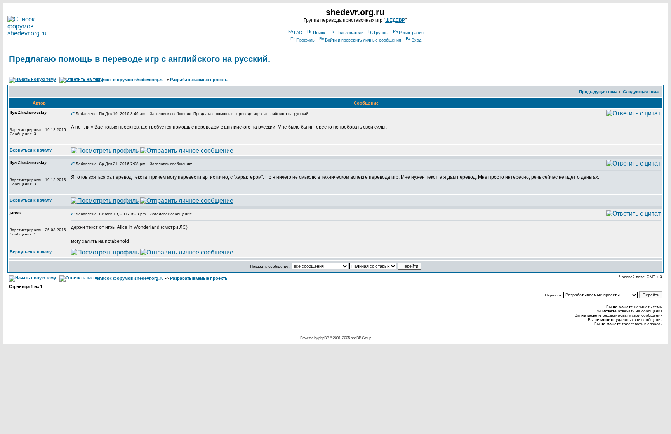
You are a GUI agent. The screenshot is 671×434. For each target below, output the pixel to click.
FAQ (298, 32)
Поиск (319, 32)
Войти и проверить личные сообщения (363, 40)
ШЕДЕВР (395, 20)
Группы (381, 32)
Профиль (305, 40)
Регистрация (411, 32)
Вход (416, 40)
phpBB (323, 338)
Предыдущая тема (598, 91)
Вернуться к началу (31, 150)
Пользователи (349, 32)
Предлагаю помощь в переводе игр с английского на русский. (139, 59)
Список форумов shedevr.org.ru (130, 79)
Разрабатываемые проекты (199, 79)
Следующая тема (641, 91)
